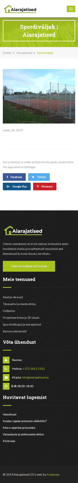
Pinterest (47, 186)
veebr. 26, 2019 (13, 130)
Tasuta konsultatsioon (29, 266)
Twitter (41, 177)
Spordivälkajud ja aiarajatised (22, 324)
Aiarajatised (24, 52)
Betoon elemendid (15, 331)
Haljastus (9, 310)
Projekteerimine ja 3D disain (21, 317)
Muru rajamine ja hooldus (19, 427)
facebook (16, 177)
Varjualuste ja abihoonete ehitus (23, 434)
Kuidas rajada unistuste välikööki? (25, 421)
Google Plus (19, 186)
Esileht (7, 52)
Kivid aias (9, 441)
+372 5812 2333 (33, 368)
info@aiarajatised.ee (35, 377)
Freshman (53, 474)
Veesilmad (9, 414)
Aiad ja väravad (13, 297)
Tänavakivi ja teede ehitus (19, 304)
